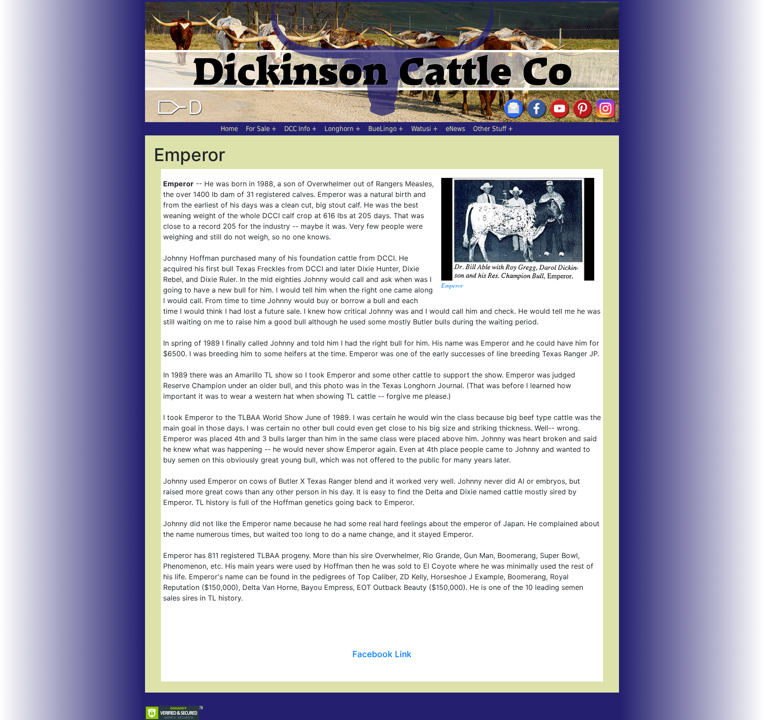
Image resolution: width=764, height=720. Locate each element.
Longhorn (339, 129)
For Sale (258, 129)
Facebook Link (382, 654)
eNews (455, 129)
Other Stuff (489, 129)
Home (229, 129)
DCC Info (297, 129)
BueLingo (382, 129)
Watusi (421, 129)
